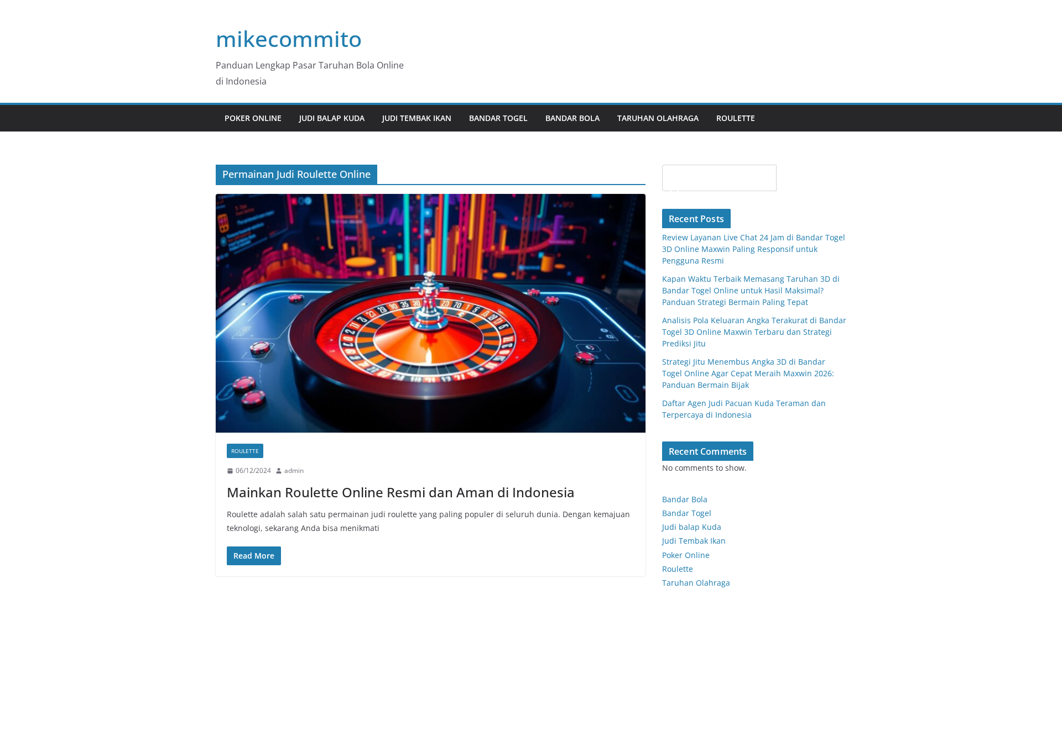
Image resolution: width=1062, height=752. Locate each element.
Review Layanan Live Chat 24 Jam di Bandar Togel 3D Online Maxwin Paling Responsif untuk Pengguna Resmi (753, 249)
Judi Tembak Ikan (416, 118)
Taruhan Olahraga (658, 118)
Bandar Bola (572, 118)
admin (294, 470)
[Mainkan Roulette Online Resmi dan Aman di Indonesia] (430, 313)
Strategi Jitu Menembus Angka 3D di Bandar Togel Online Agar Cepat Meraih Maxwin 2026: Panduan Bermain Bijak (748, 373)
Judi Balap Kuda (332, 118)
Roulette (735, 118)
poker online (253, 118)
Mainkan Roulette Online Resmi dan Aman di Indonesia (401, 492)
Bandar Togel (498, 118)
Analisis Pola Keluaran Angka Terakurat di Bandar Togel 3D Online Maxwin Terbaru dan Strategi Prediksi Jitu (754, 332)
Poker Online (686, 555)
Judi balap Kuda (691, 527)
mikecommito (289, 38)
